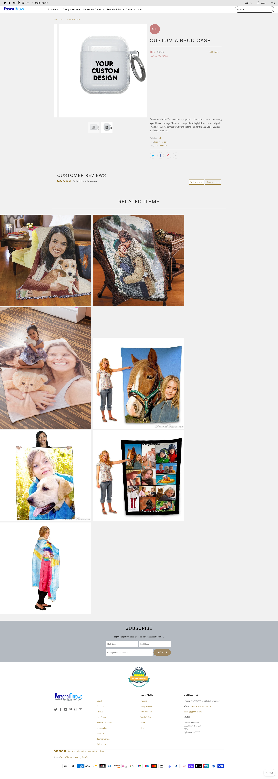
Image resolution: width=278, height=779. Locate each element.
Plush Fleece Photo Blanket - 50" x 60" (45, 368)
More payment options (204, 105)
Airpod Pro (155, 74)
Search (99, 701)
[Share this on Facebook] (160, 155)
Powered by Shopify (80, 757)
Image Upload (102, 728)
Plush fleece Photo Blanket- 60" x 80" (138, 383)
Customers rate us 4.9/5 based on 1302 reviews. (86, 751)
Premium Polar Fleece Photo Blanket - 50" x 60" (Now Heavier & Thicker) (45, 475)
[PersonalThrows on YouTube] (14, 3)
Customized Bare (160, 141)
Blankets (53, 9)
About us (100, 706)
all (160, 138)
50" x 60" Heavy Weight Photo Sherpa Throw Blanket (45, 568)
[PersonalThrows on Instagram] (23, 3)
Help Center (101, 717)
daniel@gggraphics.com (193, 711)
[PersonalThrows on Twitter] (5, 3)
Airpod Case (162, 145)
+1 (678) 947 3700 (39, 3)
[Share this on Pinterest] (168, 155)
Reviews (100, 711)
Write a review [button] (196, 182)
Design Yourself (72, 9)
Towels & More (115, 9)
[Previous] (58, 70)
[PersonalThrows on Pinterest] (18, 3)
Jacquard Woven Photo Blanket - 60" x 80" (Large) (45, 260)
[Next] (142, 70)
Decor (130, 9)
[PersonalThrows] (23, 9)
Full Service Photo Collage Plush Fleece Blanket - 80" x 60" (138, 475)
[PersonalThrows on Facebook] (9, 3)
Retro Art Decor (93, 9)
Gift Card (100, 733)
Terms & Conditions (104, 722)
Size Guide (214, 51)
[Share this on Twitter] (153, 155)
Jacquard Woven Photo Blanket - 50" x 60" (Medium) (138, 260)
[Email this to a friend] (176, 155)
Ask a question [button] (213, 182)
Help (141, 9)
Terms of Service (103, 739)
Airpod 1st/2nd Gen (172, 74)
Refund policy (102, 744)
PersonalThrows (66, 757)
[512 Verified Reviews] (139, 688)
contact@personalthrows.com (201, 706)
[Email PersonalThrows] (27, 3)
